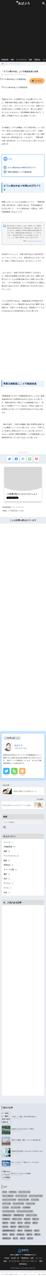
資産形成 (6, 1238)
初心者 (27, 1219)
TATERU (12, 1192)
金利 (22, 1238)
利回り (35, 1219)
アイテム (8, 883)
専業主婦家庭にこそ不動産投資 (20, 172)
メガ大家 (26, 1207)
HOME (6, 1258)
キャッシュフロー (35, 1196)
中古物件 (6, 1219)
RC (5, 1192)
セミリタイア (18, 1203)
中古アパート (31, 1215)
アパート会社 (8, 1196)
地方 (20, 1223)
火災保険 (28, 1230)
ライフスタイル (21, 59)
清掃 (20, 1230)
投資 (13, 1226)
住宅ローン (17, 1219)
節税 (12, 1234)
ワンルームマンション (25, 1211)
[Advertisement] (23, 33)
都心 (15, 1238)
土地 (13, 1223)
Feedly (14, 775)
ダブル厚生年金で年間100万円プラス (22, 167)
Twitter (6, 775)
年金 (22, 511)
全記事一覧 (15, 1258)
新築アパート (24, 1226)
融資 (30, 59)
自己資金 (20, 1234)
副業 (12, 59)
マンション (15, 1207)
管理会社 (37, 59)
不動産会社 (7, 1215)
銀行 (30, 1238)
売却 (7, 879)
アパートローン (24, 1192)
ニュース (8, 842)
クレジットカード (9, 1199)
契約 (35, 1223)
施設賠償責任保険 (9, 1230)
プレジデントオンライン (35, 241)
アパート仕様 (10, 869)
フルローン (30, 1203)
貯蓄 (37, 1234)
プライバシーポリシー (30, 1261)
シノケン (34, 1199)
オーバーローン (21, 1196)
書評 (7, 874)
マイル (7, 888)
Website (22, 775)
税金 (36, 1230)
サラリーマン (23, 1199)
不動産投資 (4, 59)
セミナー (6, 1203)
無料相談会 (23, 1264)
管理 (5, 1234)
